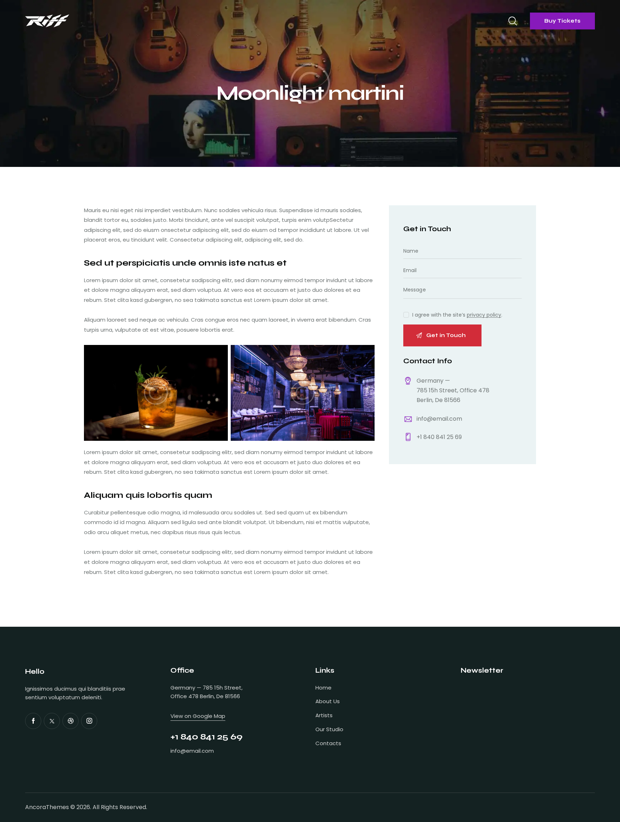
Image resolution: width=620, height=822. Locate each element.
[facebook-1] (33, 721)
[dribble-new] (70, 721)
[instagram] (89, 721)
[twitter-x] (52, 721)
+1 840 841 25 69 (439, 437)
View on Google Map (197, 716)
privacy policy (484, 315)
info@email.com (439, 419)
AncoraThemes (47, 807)
